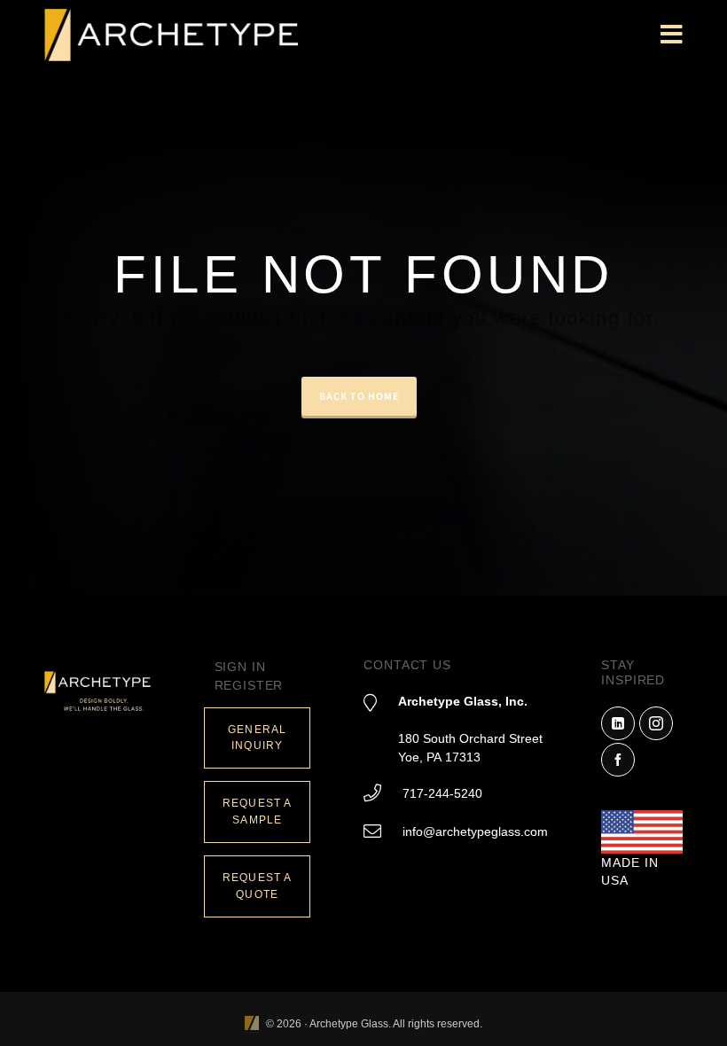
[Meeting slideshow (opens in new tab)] (252, 1024)
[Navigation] (672, 35)
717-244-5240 (442, 793)
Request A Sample (257, 811)
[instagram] (656, 723)
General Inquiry (257, 738)
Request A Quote (257, 886)
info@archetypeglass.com (475, 831)
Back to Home (359, 396)
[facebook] (618, 760)
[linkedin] (618, 723)
